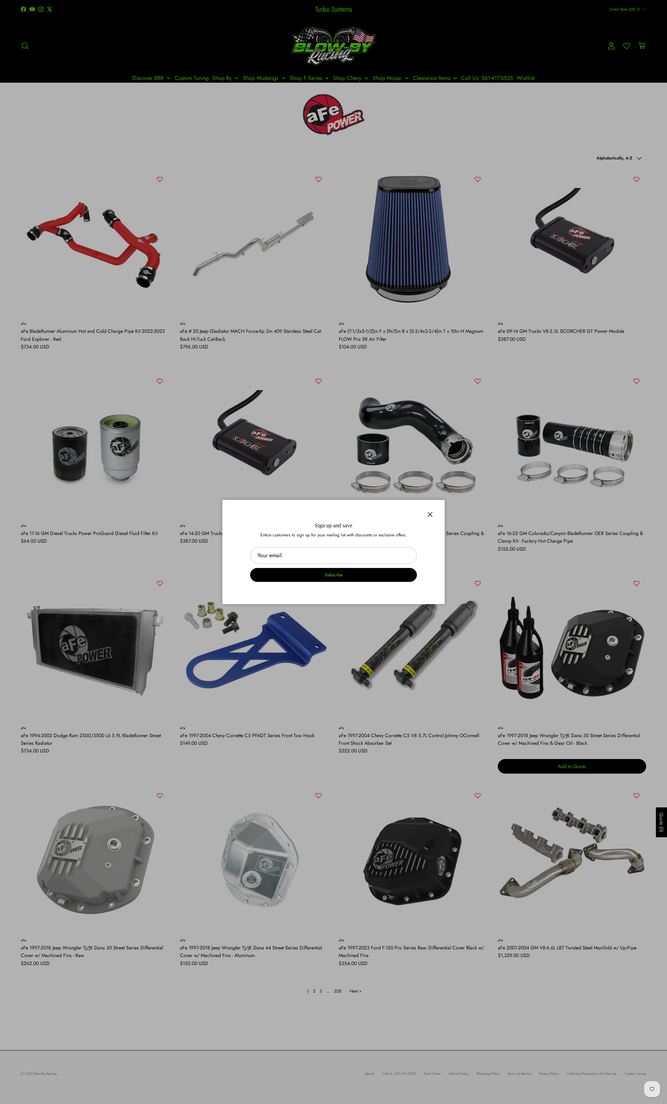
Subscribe (334, 575)
